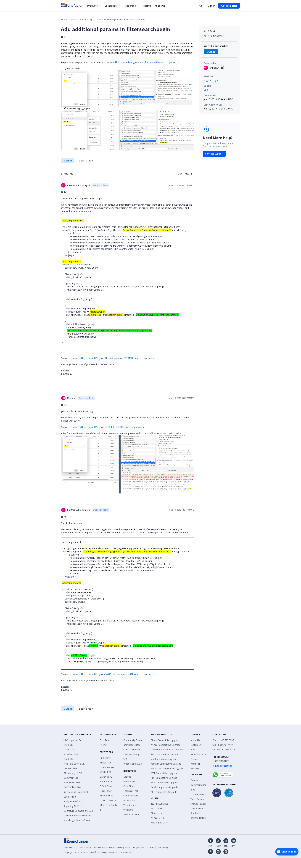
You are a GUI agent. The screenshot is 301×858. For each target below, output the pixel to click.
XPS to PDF (105, 772)
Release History (198, 817)
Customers (196, 744)
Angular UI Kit (157, 817)
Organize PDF (107, 776)
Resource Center (131, 814)
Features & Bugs (131, 754)
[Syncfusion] (76, 840)
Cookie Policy (85, 847)
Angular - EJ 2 (87, 19)
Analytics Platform (72, 801)
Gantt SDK (68, 758)
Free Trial (104, 740)
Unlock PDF (106, 757)
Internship (195, 763)
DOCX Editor (106, 786)
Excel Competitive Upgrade (164, 787)
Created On (210, 95)
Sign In (211, 5)
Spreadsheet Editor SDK (75, 791)
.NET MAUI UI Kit (159, 803)
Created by (210, 63)
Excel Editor (105, 790)
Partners (194, 768)
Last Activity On (213, 104)
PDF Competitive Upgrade (164, 777)
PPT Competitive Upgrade (164, 791)
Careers (194, 758)
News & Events (198, 754)
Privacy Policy (69, 847)
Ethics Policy (163, 847)
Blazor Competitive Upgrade (165, 740)
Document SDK (71, 777)
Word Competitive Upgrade (164, 782)
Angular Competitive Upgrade (165, 744)
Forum (73, 19)
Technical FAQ (130, 790)
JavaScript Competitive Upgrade (167, 749)
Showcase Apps (198, 803)
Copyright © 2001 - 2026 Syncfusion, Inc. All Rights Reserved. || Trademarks (97, 852)
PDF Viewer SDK (71, 782)
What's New (196, 808)
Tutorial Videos (198, 794)
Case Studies (129, 786)
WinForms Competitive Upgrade (167, 768)
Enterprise (111, 5)
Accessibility (129, 800)
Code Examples (131, 795)
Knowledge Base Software (76, 820)
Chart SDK (68, 749)
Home (64, 19)
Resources (130, 5)
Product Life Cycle (132, 763)
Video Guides (197, 799)
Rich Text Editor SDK (73, 763)
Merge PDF (105, 762)
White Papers (130, 781)
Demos (194, 780)
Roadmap (195, 813)
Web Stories (129, 805)
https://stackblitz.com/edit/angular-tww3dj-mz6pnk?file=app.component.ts (141, 62)
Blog (192, 749)
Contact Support (214, 153)
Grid (206, 89)
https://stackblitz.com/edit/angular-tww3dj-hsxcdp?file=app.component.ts (107, 426)
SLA (125, 758)
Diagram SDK (70, 768)
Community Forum (133, 740)
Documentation (198, 784)
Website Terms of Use (104, 847)
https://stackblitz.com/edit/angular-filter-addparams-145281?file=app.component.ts (112, 358)
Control (208, 85)
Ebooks (127, 776)
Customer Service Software (77, 815)
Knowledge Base (131, 744)
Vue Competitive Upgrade (164, 758)
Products (92, 5)
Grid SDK (68, 744)
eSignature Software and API (78, 810)
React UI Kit (157, 808)
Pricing (147, 5)
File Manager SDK (72, 773)
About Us (160, 5)
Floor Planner (106, 781)
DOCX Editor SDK (72, 787)
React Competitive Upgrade (165, 754)
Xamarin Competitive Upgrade (166, 763)
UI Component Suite (73, 740)
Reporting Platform (73, 806)
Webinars (128, 809)
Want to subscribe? (216, 46)
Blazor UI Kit (157, 813)
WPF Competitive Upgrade (164, 773)
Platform (209, 76)
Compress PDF (107, 767)
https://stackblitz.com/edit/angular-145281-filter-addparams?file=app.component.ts (112, 674)
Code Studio (69, 796)
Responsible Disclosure (143, 847)
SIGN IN (68, 160)
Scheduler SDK (70, 754)
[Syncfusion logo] (72, 4)
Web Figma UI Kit (159, 822)
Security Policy (123, 847)
